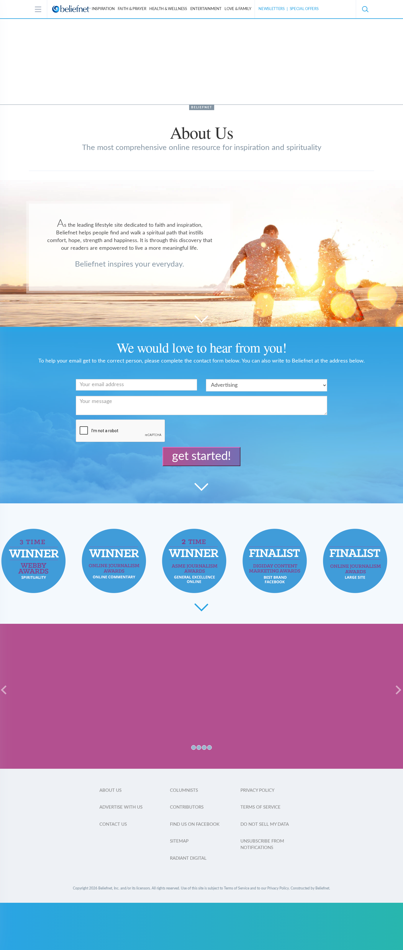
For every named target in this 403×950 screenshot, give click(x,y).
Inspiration (103, 9)
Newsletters (271, 9)
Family (238, 9)
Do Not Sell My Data (264, 824)
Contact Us (113, 824)
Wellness (168, 9)
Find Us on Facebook (194, 824)
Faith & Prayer (132, 9)
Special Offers (304, 9)
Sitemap (179, 841)
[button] (365, 9)
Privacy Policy (257, 790)
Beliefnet (201, 107)
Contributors (187, 807)
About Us (110, 790)
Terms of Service (260, 807)
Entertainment (206, 9)
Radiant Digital (188, 858)
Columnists (184, 790)
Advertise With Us (120, 807)
